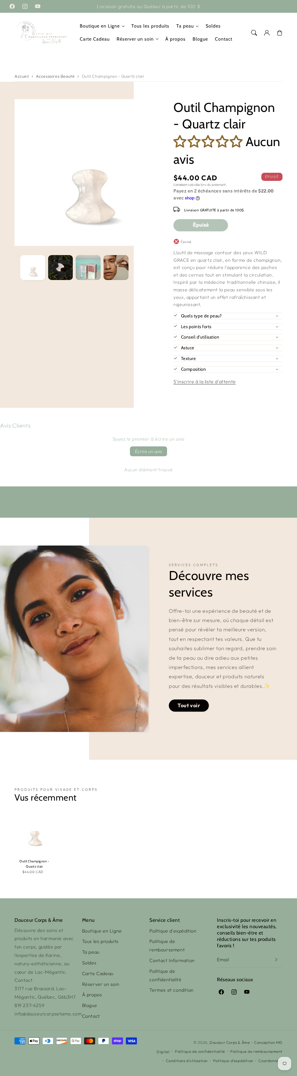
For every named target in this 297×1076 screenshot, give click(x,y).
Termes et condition (171, 990)
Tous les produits (100, 941)
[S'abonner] (276, 960)
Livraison (180, 184)
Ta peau (185, 26)
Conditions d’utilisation (187, 1060)
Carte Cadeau (97, 973)
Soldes (89, 963)
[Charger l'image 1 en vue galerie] (32, 267)
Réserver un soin (135, 39)
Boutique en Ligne (100, 26)
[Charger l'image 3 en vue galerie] (88, 267)
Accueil (22, 76)
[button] (254, 32)
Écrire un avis (148, 451)
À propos (92, 994)
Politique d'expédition (172, 931)
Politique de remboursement (167, 945)
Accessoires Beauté (55, 76)
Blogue (89, 1005)
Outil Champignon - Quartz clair (113, 76)
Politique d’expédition (233, 1060)
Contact (91, 1016)
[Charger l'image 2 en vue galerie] (60, 267)
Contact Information (172, 960)
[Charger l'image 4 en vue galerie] (116, 267)
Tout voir (189, 705)
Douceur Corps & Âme (230, 1042)
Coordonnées (270, 1060)
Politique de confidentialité (165, 975)
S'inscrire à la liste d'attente (204, 381)
